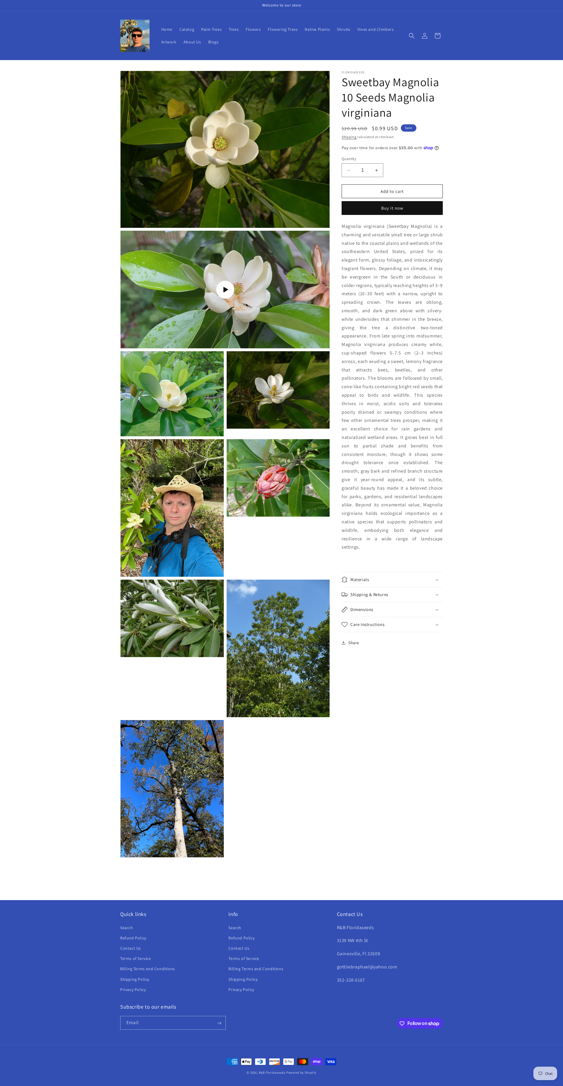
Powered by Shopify (301, 1072)
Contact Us (130, 948)
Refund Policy (133, 937)
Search (126, 927)
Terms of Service (135, 958)
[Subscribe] (219, 1023)
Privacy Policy (133, 989)
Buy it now (392, 208)
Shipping (349, 137)
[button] (411, 35)
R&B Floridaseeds (272, 1072)
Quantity (349, 158)
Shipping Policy (134, 979)
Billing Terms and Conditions (147, 968)
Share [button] (353, 642)
